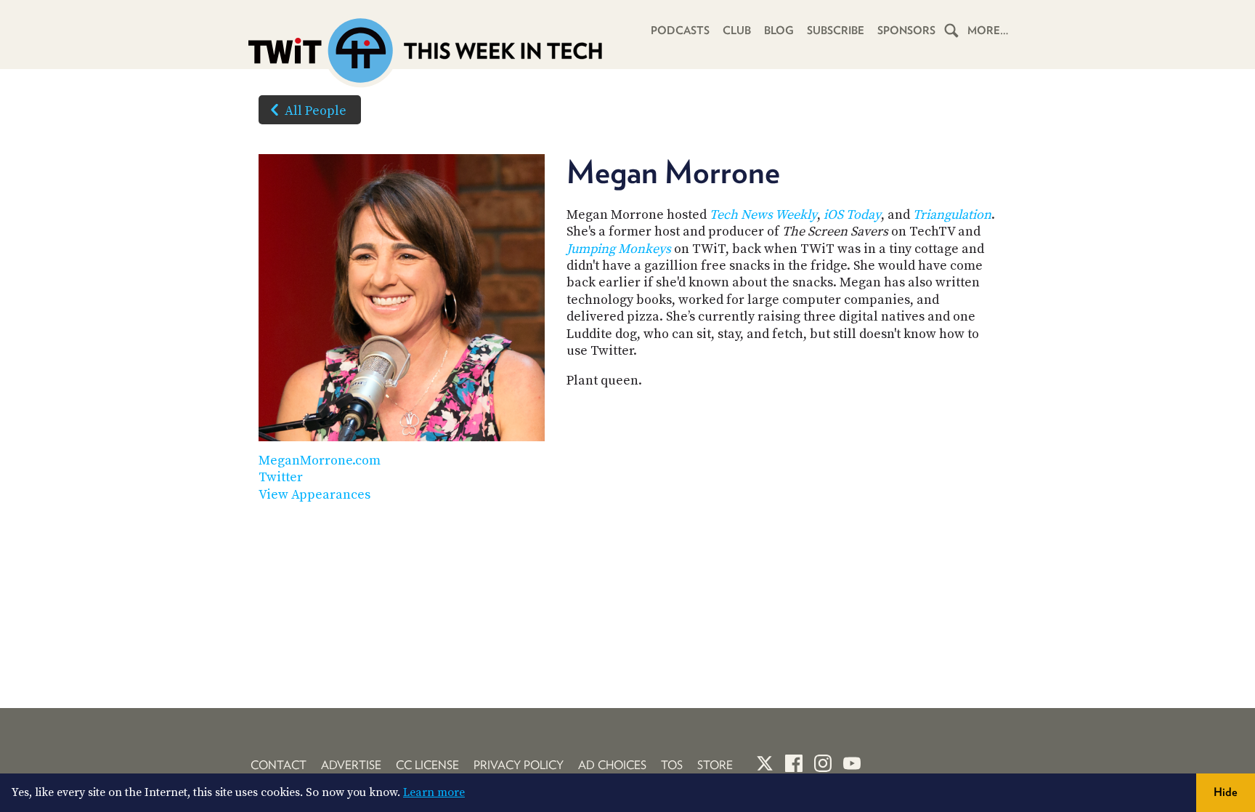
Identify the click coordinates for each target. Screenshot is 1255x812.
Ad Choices (612, 765)
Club (737, 30)
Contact (278, 765)
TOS (672, 765)
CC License (427, 765)
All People (315, 110)
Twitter (281, 477)
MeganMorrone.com (320, 460)
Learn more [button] (434, 792)
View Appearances (314, 494)
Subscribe (835, 30)
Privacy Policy (519, 765)
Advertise (351, 765)
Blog (779, 30)
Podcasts (680, 30)
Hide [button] (1226, 792)
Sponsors (906, 30)
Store (715, 765)
